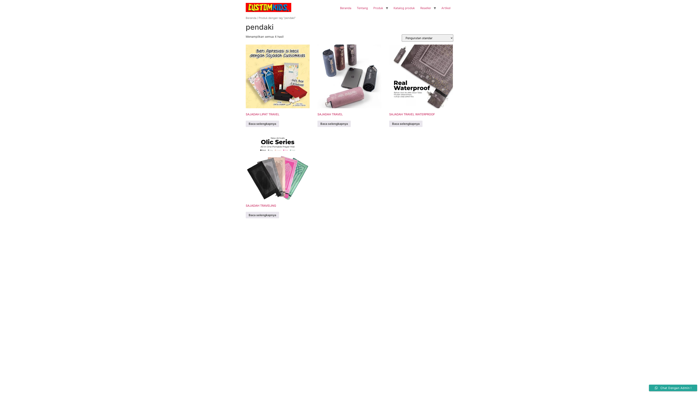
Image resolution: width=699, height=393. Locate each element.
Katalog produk (404, 8)
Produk (378, 8)
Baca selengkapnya (262, 124)
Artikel (446, 8)
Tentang (362, 8)
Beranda (345, 8)
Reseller (425, 8)
